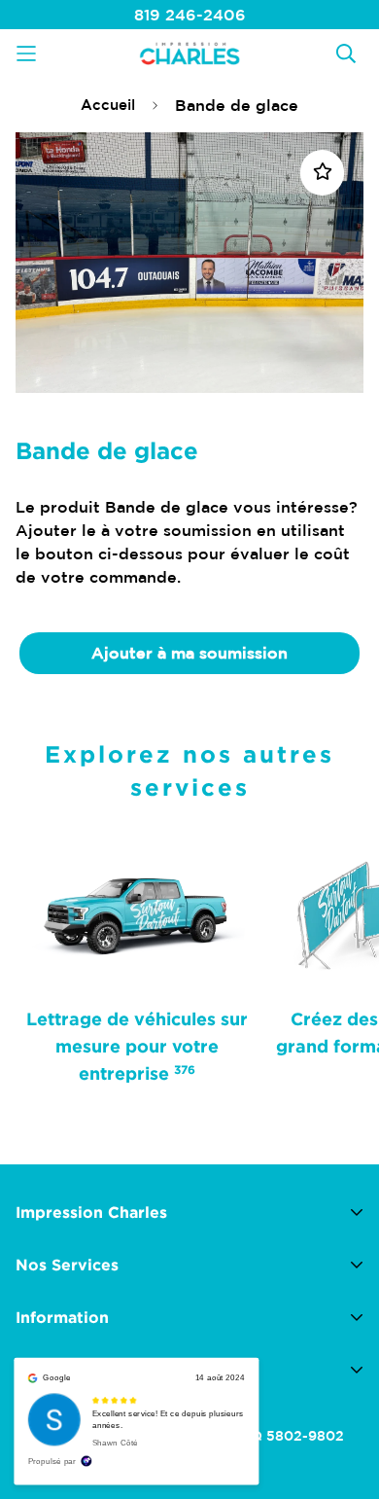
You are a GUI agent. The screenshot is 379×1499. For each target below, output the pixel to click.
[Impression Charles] (189, 53)
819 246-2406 (190, 14)
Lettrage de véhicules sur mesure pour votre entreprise (137, 1046)
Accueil (108, 104)
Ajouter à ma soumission (189, 652)
